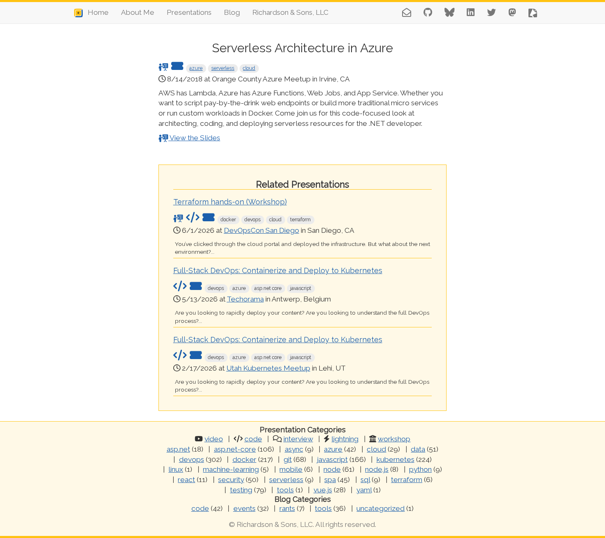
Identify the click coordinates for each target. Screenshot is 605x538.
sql (365, 479)
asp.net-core (235, 449)
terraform (406, 479)
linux (175, 469)
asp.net (178, 449)
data (418, 449)
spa (330, 479)
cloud (249, 68)
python (420, 469)
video (214, 439)
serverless (222, 68)
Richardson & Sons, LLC (290, 12)
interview (298, 439)
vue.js (323, 490)
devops (191, 459)
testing (241, 490)
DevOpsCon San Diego (261, 230)
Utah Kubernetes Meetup (268, 368)
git (288, 459)
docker (244, 459)
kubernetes (395, 459)
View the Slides (194, 138)
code (253, 439)
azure (195, 68)
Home (96, 12)
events (244, 508)
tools (285, 490)
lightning (344, 439)
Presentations (189, 12)
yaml (364, 490)
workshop (394, 439)
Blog (232, 12)
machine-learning (231, 469)
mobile (290, 469)
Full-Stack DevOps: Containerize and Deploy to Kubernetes (277, 270)
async (294, 449)
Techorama (245, 299)
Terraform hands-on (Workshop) (230, 201)
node (332, 469)
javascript (332, 459)
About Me (137, 12)
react (186, 479)
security (231, 479)
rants (287, 508)
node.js (377, 469)
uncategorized (380, 508)
